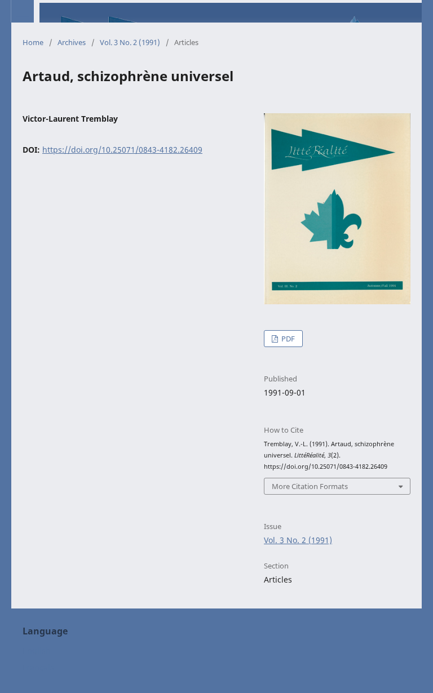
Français (38, 667)
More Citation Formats (310, 486)
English (37, 650)
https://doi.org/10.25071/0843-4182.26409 (122, 149)
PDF (287, 339)
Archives (72, 42)
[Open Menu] (22, 11)
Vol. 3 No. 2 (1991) (130, 42)
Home (33, 42)
